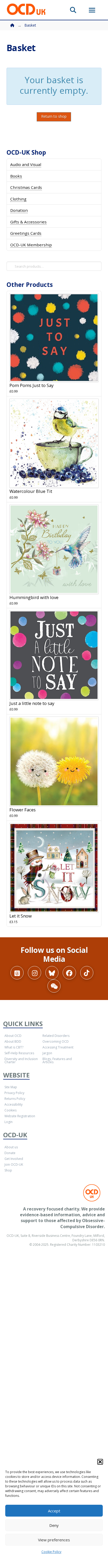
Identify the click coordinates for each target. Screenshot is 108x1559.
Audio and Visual (25, 164)
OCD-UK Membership (31, 244)
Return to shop (54, 116)
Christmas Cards (26, 187)
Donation (19, 210)
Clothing (18, 199)
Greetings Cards (25, 233)
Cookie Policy (51, 1552)
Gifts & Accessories (28, 221)
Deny (54, 1525)
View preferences (54, 1539)
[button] (100, 1461)
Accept (54, 1510)
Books (16, 176)
